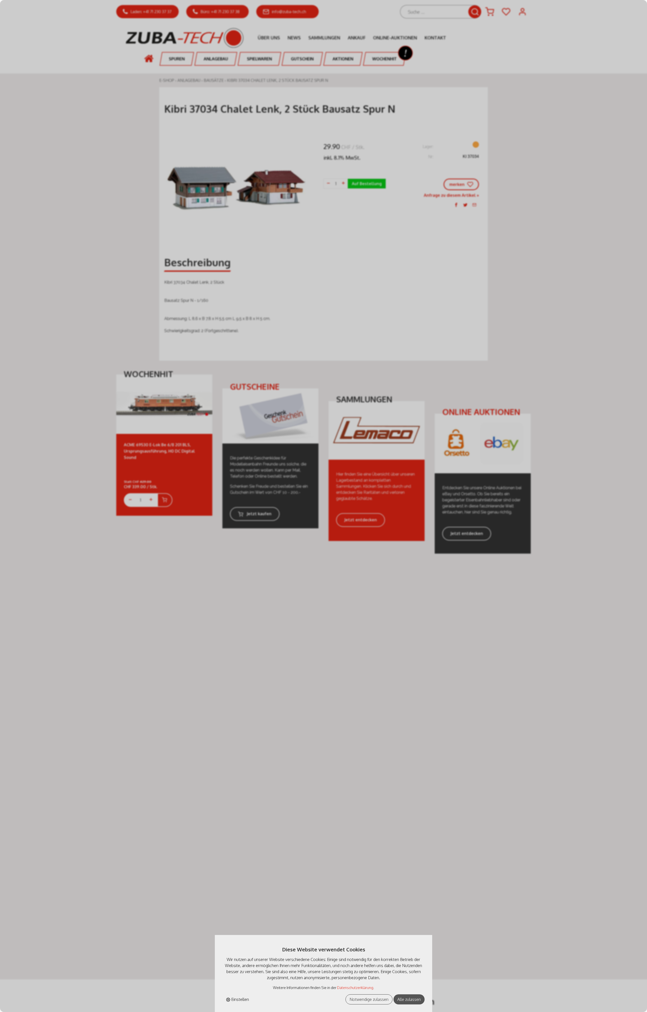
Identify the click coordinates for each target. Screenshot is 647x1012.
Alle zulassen (409, 999)
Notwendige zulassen (369, 999)
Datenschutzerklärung (355, 987)
